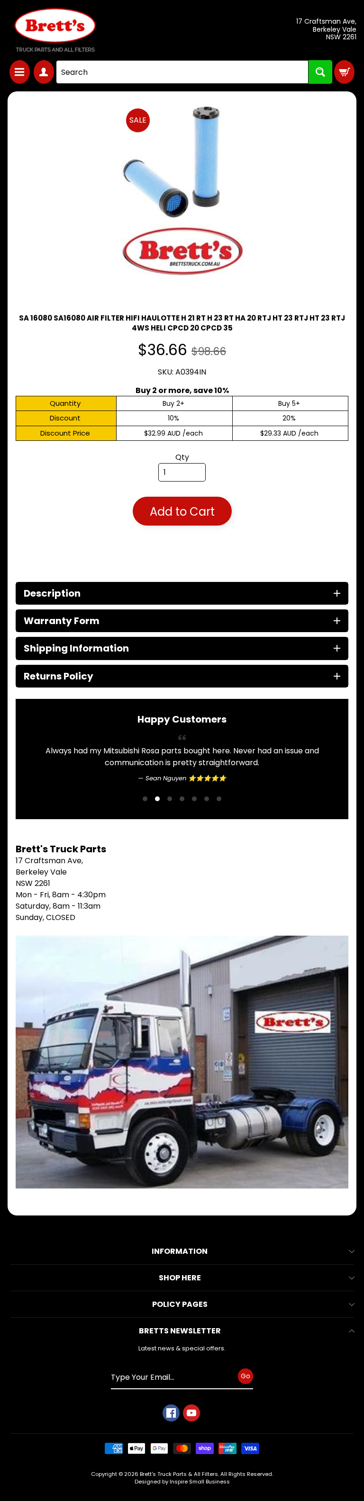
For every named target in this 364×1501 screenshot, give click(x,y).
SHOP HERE (180, 1301)
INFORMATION (180, 1275)
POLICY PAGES (180, 1328)
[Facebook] (171, 1437)
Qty (182, 457)
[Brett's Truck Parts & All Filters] (55, 30)
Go (245, 1400)
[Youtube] (191, 1437)
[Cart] (344, 72)
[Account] (44, 72)
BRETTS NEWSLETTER (180, 1354)
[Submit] (320, 72)
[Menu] (19, 72)
